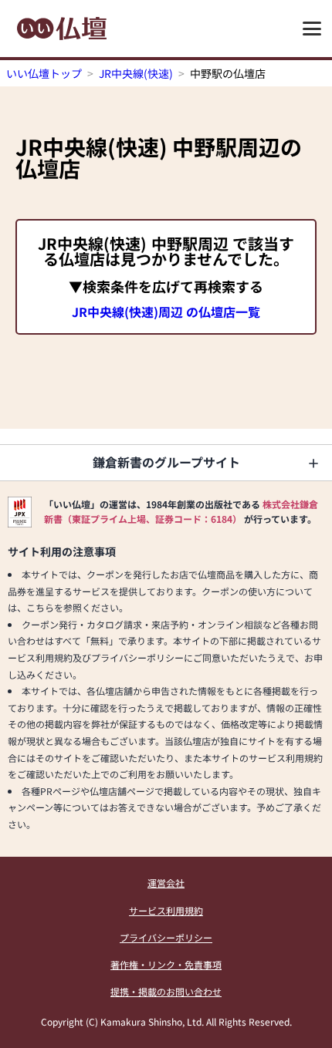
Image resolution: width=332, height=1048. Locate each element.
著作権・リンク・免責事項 (166, 964)
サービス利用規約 (166, 910)
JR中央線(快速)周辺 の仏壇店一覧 (166, 311)
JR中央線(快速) (136, 73)
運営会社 (166, 882)
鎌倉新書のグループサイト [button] (166, 462)
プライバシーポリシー (166, 937)
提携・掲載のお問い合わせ (166, 991)
